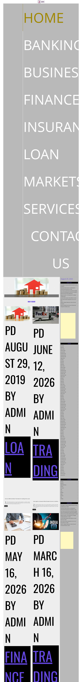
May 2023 (62, 396)
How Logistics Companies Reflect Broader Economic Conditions (45, 501)
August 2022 (63, 410)
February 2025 (63, 367)
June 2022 (62, 413)
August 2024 (63, 376)
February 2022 (63, 419)
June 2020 (62, 450)
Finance (51, 99)
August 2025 (63, 358)
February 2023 (63, 401)
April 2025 (62, 364)
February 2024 (63, 385)
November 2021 (63, 424)
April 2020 (62, 452)
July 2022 (62, 412)
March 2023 (62, 399)
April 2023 (62, 398)
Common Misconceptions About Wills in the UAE (68, 518)
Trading (62, 498)
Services (62, 495)
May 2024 (62, 381)
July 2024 (62, 378)
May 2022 (62, 415)
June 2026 (62, 345)
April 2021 (62, 435)
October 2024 (63, 373)
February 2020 (63, 455)
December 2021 (63, 422)
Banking (62, 481)
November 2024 (63, 372)
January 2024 (63, 387)
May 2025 (62, 362)
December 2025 (63, 353)
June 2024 (62, 379)
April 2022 (62, 416)
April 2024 (62, 382)
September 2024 (63, 375)
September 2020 (63, 445)
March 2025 (62, 365)
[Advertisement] (68, 326)
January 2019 (63, 475)
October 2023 (63, 390)
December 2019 (63, 458)
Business (62, 483)
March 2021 (62, 436)
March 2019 (62, 472)
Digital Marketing (63, 484)
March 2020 (62, 453)
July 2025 (62, 359)
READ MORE (34, 509)
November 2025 (63, 355)
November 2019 (63, 459)
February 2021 (63, 438)
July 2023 (62, 395)
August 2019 (63, 464)
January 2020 (63, 456)
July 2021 (62, 430)
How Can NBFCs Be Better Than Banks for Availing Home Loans (31, 295)
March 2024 (62, 384)
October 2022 (63, 407)
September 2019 (63, 462)
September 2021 (63, 427)
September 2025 (63, 356)
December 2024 (63, 370)
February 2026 (63, 350)
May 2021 (62, 433)
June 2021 (62, 432)
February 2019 (63, 473)
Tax (61, 497)
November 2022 (63, 405)
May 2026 (62, 347)
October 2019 (63, 461)
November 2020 (63, 442)
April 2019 (62, 470)
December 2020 (63, 441)
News (61, 494)
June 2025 (62, 361)
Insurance (62, 487)
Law (61, 489)
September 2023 (63, 392)
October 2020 (63, 444)
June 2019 (62, 467)
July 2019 (62, 465)
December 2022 (63, 404)
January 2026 (63, 352)
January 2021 (63, 439)
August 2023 (63, 393)
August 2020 (63, 447)
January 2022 (63, 421)
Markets (62, 492)
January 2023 (63, 402)
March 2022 (62, 418)
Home (43, 17)
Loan (41, 154)
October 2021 (63, 425)
